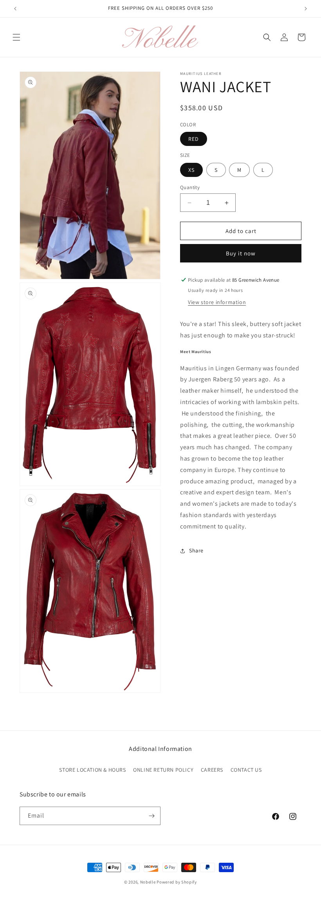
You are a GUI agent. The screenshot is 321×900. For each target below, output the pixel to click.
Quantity (190, 187)
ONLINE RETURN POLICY (163, 769)
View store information (217, 302)
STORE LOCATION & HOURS (92, 769)
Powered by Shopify (177, 882)
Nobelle (148, 882)
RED (193, 138)
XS (191, 169)
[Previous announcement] (15, 8)
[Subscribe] (151, 816)
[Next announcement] (305, 8)
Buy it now (241, 253)
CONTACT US (246, 769)
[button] (16, 37)
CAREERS (212, 769)
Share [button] (196, 550)
